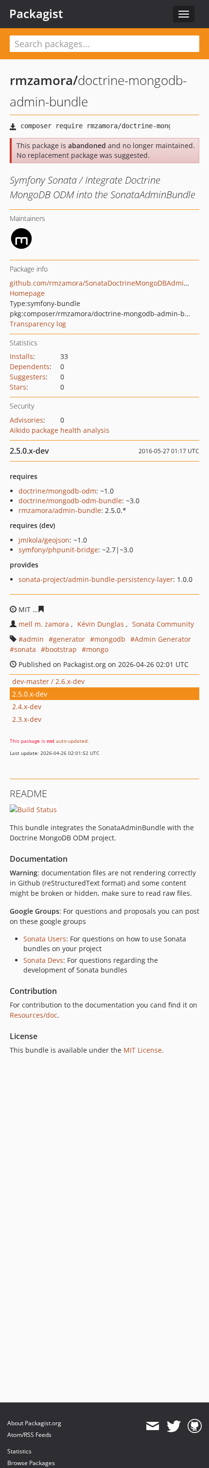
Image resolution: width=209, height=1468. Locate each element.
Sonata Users (44, 938)
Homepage (27, 293)
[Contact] (152, 1426)
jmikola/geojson (44, 540)
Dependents (30, 366)
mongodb (109, 639)
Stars (18, 387)
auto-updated (71, 740)
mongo (97, 649)
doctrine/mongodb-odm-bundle (70, 500)
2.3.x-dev (26, 719)
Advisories (26, 420)
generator (69, 639)
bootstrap (61, 649)
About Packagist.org (34, 1423)
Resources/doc (33, 1015)
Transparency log (38, 323)
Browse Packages (31, 1463)
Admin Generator (163, 639)
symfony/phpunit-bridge (58, 549)
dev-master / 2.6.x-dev (48, 681)
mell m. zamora (43, 624)
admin (33, 639)
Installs (21, 356)
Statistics (19, 1451)
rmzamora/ (44, 80)
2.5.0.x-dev (29, 694)
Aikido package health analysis (59, 430)
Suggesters (28, 376)
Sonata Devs (43, 960)
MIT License (142, 1050)
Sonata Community (163, 624)
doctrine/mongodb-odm (57, 490)
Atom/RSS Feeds (29, 1435)
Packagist (36, 13)
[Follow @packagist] (174, 1426)
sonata (25, 649)
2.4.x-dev (26, 706)
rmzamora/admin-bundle (59, 510)
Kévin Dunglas (100, 624)
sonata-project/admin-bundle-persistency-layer (95, 579)
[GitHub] (195, 1426)
